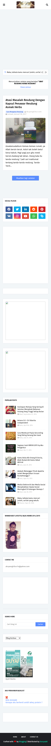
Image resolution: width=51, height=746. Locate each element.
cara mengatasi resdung (14, 112)
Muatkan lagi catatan (25, 178)
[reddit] (33, 209)
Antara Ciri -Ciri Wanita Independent (26, 421)
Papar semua (25, 87)
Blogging (22, 742)
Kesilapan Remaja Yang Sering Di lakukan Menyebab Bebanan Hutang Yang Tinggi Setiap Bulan (30, 409)
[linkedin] (25, 209)
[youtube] (25, 216)
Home (15, 737)
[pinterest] (41, 209)
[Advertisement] (25, 39)
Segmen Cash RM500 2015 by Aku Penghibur (30, 446)
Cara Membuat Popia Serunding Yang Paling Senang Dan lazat (30, 434)
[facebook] (9, 209)
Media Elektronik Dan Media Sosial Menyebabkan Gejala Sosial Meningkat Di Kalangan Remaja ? (31, 487)
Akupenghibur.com (33, 112)
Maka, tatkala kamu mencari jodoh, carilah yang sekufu (28, 499)
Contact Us (34, 737)
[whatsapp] (33, 216)
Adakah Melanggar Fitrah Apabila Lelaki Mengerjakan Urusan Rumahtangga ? (30, 473)
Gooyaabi (44, 742)
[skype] (41, 216)
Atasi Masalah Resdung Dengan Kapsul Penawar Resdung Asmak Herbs (25, 103)
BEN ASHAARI (11, 700)
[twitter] (17, 209)
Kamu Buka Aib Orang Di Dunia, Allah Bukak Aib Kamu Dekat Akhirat (29, 460)
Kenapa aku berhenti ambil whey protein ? (24, 702)
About (23, 737)
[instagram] (17, 216)
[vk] (9, 216)
